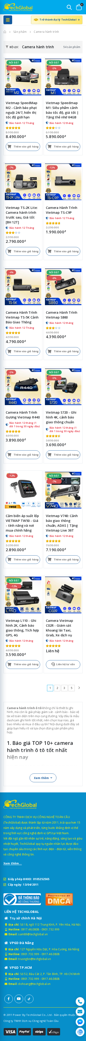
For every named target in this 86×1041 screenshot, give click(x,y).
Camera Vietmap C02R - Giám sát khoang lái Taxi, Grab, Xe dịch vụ (59, 627)
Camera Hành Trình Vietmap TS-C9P (61, 210)
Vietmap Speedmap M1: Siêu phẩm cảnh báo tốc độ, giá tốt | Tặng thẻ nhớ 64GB (62, 110)
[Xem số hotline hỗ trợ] (80, 1001)
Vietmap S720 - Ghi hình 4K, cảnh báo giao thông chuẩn (61, 417)
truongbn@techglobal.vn (34, 959)
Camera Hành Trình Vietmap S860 (61, 314)
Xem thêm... (12, 863)
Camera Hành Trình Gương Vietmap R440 (22, 414)
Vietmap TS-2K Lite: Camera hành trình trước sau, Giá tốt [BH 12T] (22, 214)
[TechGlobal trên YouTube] (18, 999)
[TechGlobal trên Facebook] (8, 999)
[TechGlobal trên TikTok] (29, 999)
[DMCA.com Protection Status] (64, 899)
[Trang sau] (79, 688)
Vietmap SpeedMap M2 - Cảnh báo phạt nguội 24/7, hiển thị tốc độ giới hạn (21, 110)
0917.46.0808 (30, 929)
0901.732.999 (50, 929)
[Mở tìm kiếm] (69, 7)
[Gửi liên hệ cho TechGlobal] (80, 1011)
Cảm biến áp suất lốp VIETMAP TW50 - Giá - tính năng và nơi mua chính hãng (22, 523)
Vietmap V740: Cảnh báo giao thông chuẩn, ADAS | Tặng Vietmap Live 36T (62, 523)
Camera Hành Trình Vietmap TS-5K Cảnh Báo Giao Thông (22, 317)
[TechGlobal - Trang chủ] (14, 7)
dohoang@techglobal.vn (34, 984)
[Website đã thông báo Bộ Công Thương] (22, 899)
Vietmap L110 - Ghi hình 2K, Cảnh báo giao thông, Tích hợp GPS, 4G (22, 627)
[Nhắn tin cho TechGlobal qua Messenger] (80, 1021)
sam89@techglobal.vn (33, 934)
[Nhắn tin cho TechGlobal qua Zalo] (80, 1032)
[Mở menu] (7, 19)
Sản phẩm (20, 32)
